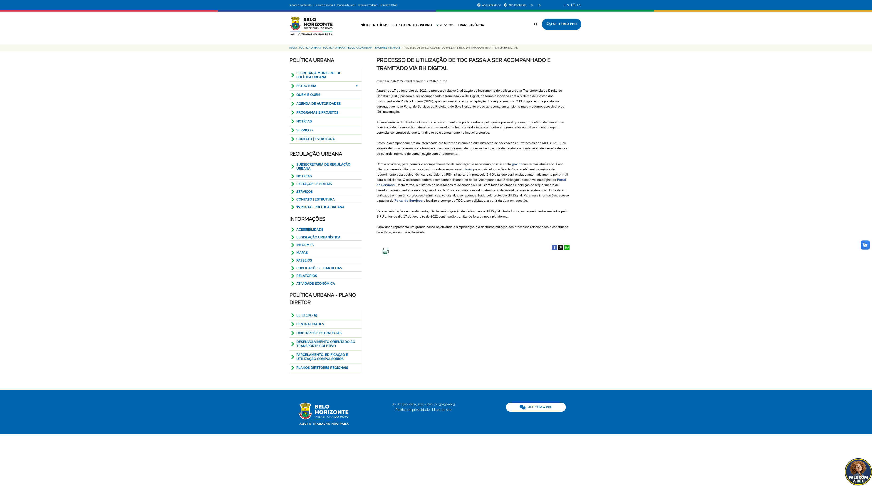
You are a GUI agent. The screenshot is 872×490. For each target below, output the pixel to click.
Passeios (304, 260)
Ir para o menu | (325, 5)
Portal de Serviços (408, 200)
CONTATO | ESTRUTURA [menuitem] (315, 139)
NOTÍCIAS (304, 176)
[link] (536, 407)
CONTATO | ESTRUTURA (315, 199)
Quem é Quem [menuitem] (308, 95)
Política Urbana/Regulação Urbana (347, 47)
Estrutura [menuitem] (303, 87)
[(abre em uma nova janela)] (560, 247)
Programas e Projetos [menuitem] (317, 112)
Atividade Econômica (315, 284)
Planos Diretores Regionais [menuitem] (322, 368)
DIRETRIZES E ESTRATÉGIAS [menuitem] (319, 333)
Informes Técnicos (387, 47)
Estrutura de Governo (412, 25)
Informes (305, 245)
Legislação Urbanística (318, 237)
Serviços (446, 25)
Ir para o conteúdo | (302, 5)
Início (365, 25)
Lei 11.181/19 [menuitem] (306, 315)
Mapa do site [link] (441, 410)
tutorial (467, 169)
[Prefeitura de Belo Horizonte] (311, 23)
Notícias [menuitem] (304, 121)
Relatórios (306, 276)
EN (567, 5)
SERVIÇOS (304, 192)
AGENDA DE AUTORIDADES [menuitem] (318, 104)
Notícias (380, 25)
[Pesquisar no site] (535, 24)
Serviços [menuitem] (304, 130)
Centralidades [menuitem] (310, 324)
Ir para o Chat (389, 5)
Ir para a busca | (347, 5)
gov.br (517, 164)
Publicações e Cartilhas (319, 268)
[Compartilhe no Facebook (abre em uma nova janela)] (554, 247)
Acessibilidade (492, 5)
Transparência (471, 25)
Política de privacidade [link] (413, 410)
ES (579, 5)
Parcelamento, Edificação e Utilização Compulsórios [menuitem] (322, 357)
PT (573, 5)
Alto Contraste (517, 5)
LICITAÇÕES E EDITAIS (314, 184)
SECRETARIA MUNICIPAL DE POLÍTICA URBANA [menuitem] (318, 75)
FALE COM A (539, 407)
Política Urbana (310, 47)
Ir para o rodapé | (369, 5)
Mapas (302, 253)
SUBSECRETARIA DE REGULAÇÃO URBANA (323, 166)
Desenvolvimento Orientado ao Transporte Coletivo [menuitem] (325, 344)
